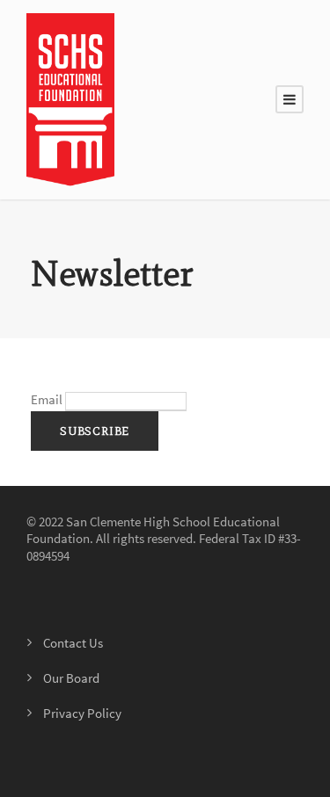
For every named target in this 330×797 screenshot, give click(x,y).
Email (46, 399)
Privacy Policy (82, 713)
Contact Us (73, 642)
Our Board (71, 678)
